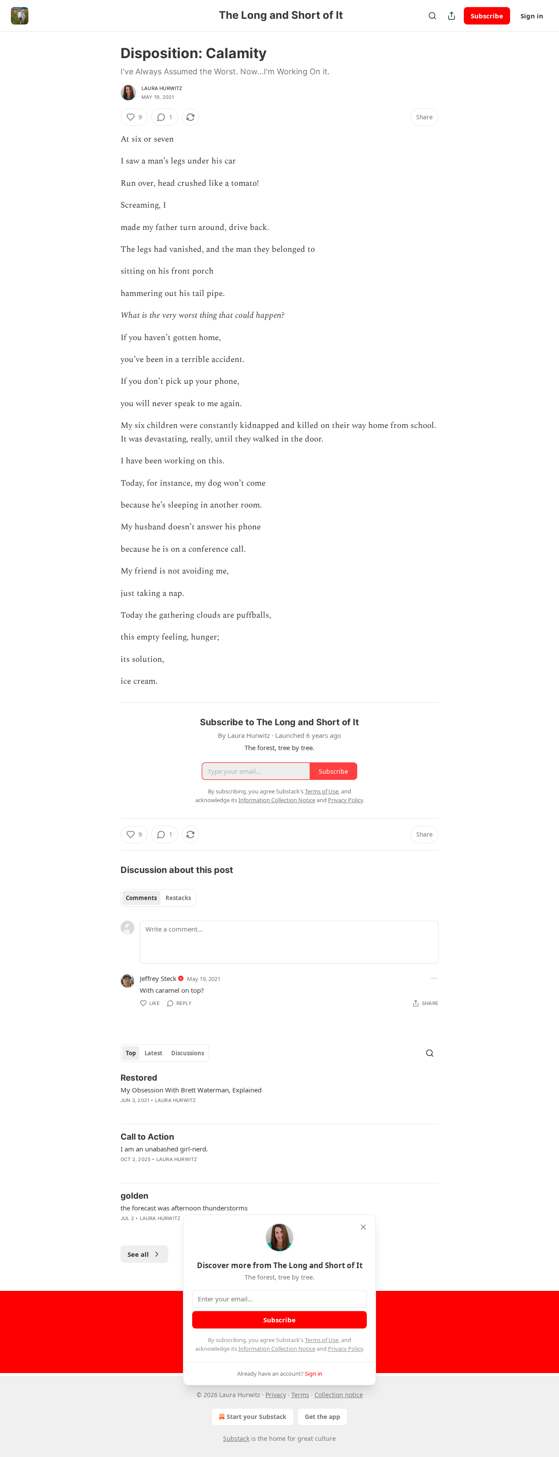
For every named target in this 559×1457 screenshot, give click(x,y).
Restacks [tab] (178, 898)
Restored (139, 1078)
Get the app (322, 1416)
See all (138, 1254)
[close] (363, 1227)
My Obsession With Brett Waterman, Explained (191, 1089)
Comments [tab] (141, 898)
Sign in (532, 15)
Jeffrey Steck (158, 978)
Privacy (276, 1395)
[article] (279, 1094)
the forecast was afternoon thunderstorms (184, 1207)
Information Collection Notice (276, 1349)
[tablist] (158, 898)
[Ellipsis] (434, 978)
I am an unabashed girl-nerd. (164, 1148)
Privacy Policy (345, 1349)
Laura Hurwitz (162, 88)
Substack (236, 1438)
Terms (300, 1395)
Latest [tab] (153, 1053)
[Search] (432, 15)
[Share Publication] (451, 15)
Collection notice (338, 1395)
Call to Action (147, 1137)
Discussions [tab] (187, 1053)
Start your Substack (256, 1416)
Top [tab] (131, 1053)
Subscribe (487, 15)
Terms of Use (321, 1340)
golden (134, 1196)
